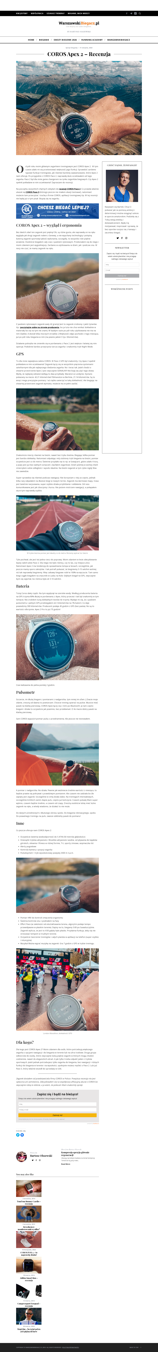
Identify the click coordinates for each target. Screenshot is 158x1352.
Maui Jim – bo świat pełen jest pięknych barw (28, 1330)
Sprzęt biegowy (72, 48)
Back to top (134, 1347)
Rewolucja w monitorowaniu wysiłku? (29, 1228)
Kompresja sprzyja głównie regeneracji (75, 1153)
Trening (122, 346)
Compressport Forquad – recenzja (28, 1304)
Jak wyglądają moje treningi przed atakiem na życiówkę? (122, 384)
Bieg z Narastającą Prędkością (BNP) (122, 352)
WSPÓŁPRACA (37, 13)
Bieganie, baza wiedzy (79, 13)
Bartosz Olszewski (41, 1155)
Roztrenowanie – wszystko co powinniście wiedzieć (122, 416)
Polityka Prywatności (70, 1347)
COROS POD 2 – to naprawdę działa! (28, 1253)
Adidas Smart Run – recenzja (29, 1279)
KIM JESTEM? (22, 13)
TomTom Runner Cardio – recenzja (29, 1202)
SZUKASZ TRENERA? (56, 13)
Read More (65, 1164)
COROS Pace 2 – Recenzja (122, 321)
